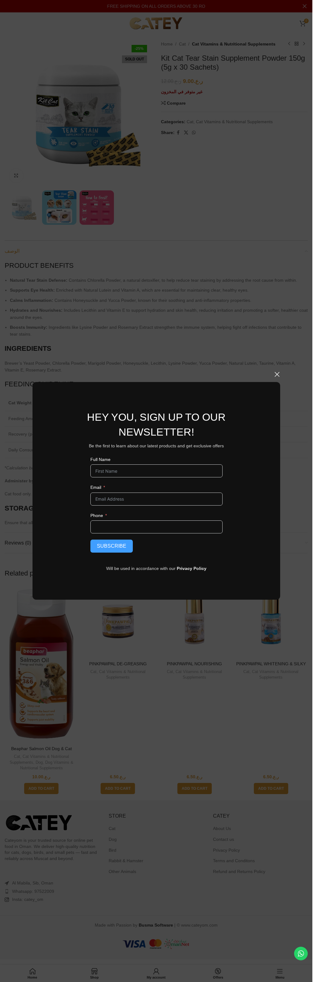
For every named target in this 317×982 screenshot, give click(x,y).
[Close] (277, 374)
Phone (96, 515)
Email (95, 487)
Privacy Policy (191, 568)
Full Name (100, 459)
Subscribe (111, 546)
